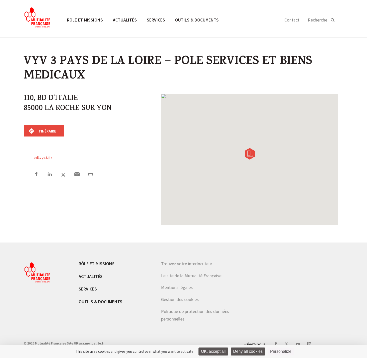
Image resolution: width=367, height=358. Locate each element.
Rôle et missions (85, 20)
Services (156, 20)
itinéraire (46, 131)
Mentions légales (177, 287)
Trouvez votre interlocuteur (186, 263)
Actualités (125, 20)
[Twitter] (63, 175)
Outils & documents (197, 20)
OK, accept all (213, 351)
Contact (291, 20)
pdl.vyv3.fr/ (43, 157)
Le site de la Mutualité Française (191, 275)
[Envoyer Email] (77, 175)
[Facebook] (36, 175)
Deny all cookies (248, 351)
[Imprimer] (90, 175)
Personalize (280, 351)
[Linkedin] (49, 175)
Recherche (317, 20)
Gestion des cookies (180, 299)
